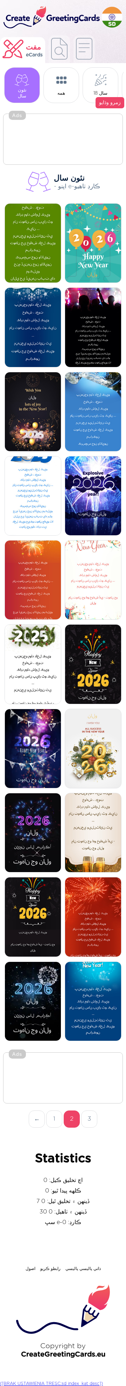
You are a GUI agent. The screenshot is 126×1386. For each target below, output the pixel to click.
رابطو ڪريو (50, 1268)
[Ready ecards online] (84, 49)
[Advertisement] (63, 139)
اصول (30, 1268)
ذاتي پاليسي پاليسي (83, 1268)
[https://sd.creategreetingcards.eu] (51, 18)
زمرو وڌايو (110, 102)
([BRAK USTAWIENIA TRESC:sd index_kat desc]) (51, 1383)
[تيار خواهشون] (59, 49)
